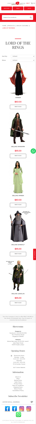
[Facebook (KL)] (7, 409)
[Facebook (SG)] (14, 409)
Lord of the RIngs (8, 28)
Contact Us (34, 254)
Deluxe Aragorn (18, 146)
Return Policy (18, 388)
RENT (18, 8)
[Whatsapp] (18, 414)
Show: (4, 60)
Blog (18, 378)
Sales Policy (18, 382)
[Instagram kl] (21, 409)
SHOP (29, 8)
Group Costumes (22, 25)
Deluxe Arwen (18, 195)
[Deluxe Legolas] (18, 275)
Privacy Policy (18, 383)
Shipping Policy (18, 387)
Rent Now (18, 106)
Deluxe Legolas (18, 293)
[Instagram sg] (29, 409)
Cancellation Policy (18, 390)
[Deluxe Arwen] (18, 177)
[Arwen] (18, 79)
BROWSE (6, 8)
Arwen (18, 97)
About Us (18, 376)
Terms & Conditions (18, 385)
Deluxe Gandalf (18, 244)
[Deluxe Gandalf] (18, 226)
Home (4, 25)
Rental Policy (18, 380)
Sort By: (4, 56)
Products (11, 25)
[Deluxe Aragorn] (18, 128)
